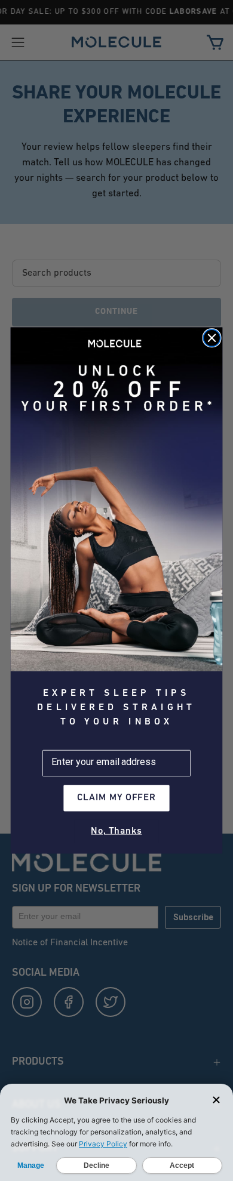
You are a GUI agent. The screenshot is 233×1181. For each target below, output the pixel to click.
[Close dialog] (211, 337)
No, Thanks (116, 831)
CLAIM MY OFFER (116, 798)
